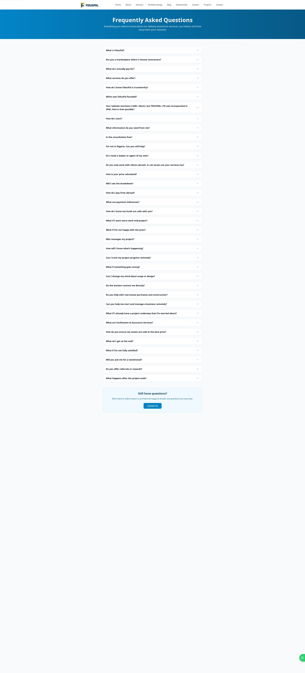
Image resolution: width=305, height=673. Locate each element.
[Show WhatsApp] (302, 658)
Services (139, 4)
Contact (219, 4)
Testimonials (181, 4)
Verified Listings (155, 4)
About (128, 4)
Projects (207, 4)
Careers (195, 4)
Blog (169, 4)
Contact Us (152, 406)
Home (118, 4)
